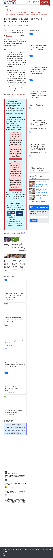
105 (5, 373)
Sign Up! (33, 220)
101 (5, 303)
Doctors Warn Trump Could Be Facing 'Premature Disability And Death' (38, 94)
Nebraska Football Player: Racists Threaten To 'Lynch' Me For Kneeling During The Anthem (15, 364)
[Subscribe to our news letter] (36, 2)
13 (30, 56)
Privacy (37, 549)
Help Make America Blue (39, 202)
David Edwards (33, 76)
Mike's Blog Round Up (38, 168)
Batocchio (32, 170)
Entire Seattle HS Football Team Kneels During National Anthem (23, 20)
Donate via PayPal (19, 213)
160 (31, 79)
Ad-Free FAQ (21, 196)
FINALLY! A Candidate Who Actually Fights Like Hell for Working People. (42, 197)
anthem (11, 94)
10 (5, 396)
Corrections (48, 549)
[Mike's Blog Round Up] (39, 160)
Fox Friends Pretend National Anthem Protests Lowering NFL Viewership (13, 388)
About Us (14, 549)
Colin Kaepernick (20, 94)
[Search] (38, 2)
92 (5, 349)
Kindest (11, 217)
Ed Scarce (9, 36)
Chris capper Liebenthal (35, 52)
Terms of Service (15, 432)
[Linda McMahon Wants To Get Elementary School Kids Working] (39, 38)
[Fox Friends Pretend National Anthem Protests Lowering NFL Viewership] (15, 378)
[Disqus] (15, 487)
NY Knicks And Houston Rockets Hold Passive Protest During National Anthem (14, 295)
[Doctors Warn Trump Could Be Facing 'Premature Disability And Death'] (39, 84)
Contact (20, 549)
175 (5, 325)
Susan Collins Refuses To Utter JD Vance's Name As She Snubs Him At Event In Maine (38, 147)
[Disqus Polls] (15, 452)
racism (11, 96)
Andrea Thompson (34, 100)
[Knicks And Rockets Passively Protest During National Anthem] (15, 309)
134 (31, 33)
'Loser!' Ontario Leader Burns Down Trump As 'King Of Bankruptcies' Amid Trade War (38, 123)
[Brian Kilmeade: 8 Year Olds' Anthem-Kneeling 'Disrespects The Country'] (15, 330)
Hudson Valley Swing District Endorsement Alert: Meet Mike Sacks (41, 190)
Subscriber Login (45, 4)
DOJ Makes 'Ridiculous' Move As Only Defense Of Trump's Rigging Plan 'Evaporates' (38, 70)
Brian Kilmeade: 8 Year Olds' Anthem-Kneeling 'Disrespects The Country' (14, 341)
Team (9, 549)
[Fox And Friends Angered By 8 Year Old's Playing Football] (15, 402)
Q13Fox (11, 49)
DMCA (42, 549)
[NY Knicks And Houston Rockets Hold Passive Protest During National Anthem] (15, 285)
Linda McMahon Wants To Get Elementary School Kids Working (38, 48)
